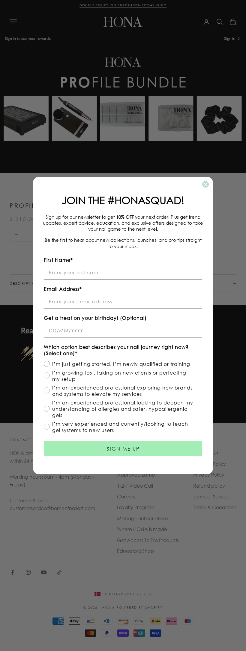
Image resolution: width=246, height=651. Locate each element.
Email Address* (63, 289)
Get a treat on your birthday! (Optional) (95, 318)
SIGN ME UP (123, 448)
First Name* (58, 260)
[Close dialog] (205, 184)
